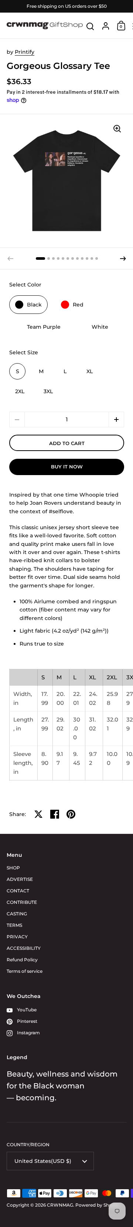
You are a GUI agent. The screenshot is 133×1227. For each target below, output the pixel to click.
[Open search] (90, 26)
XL (89, 371)
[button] (40, 258)
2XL (19, 391)
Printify (24, 52)
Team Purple (44, 327)
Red (78, 304)
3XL (48, 391)
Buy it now (67, 467)
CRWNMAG (60, 1205)
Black (34, 304)
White (100, 327)
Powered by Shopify (97, 1205)
